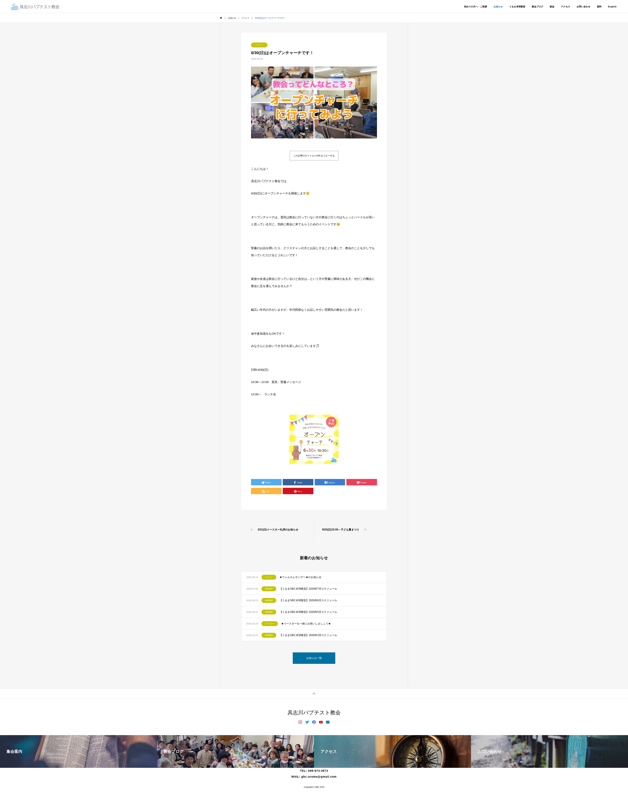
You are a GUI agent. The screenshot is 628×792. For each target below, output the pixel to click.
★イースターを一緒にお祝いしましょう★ (306, 623)
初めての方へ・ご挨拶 (475, 6)
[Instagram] (300, 722)
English (612, 6)
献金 (552, 6)
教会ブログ (537, 6)
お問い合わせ (583, 6)
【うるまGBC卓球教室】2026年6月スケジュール (308, 600)
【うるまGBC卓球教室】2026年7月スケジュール (308, 588)
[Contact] (328, 722)
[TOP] (314, 693)
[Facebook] (314, 722)
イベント (259, 45)
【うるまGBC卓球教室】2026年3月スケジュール (308, 635)
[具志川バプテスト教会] (35, 6)
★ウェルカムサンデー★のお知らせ (300, 577)
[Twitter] (307, 722)
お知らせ (498, 6)
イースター (270, 623)
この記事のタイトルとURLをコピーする (314, 155)
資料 (599, 6)
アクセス (565, 6)
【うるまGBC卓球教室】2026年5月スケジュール (308, 612)
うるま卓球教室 (517, 6)
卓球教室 (269, 589)
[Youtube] (321, 722)
